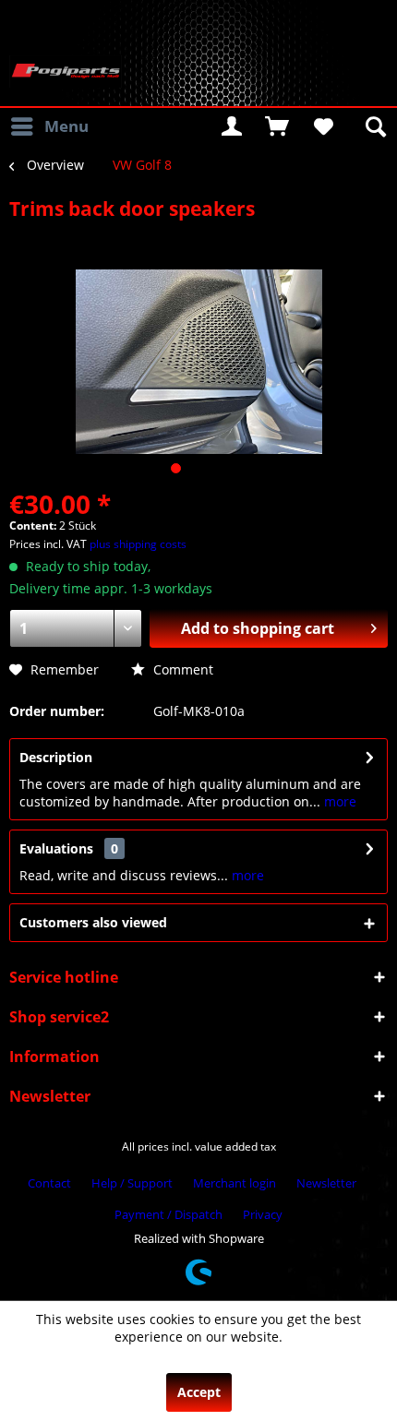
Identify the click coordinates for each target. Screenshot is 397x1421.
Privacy (263, 1214)
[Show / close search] (373, 126)
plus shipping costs (138, 544)
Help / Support (132, 1183)
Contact (49, 1183)
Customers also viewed (93, 922)
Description (55, 757)
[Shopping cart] (277, 126)
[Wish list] (322, 126)
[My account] (231, 126)
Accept (199, 1392)
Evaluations (56, 848)
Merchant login (234, 1183)
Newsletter (326, 1183)
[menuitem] (49, 126)
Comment (181, 669)
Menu (66, 126)
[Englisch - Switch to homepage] (65, 71)
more (338, 801)
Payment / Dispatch (168, 1214)
